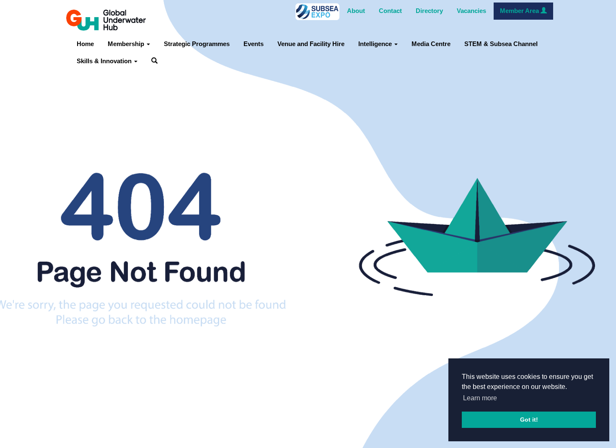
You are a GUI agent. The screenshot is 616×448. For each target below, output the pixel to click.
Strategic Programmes (197, 44)
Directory (429, 11)
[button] (154, 61)
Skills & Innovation (105, 61)
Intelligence (375, 44)
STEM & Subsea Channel (501, 44)
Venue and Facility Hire (310, 44)
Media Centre (431, 44)
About (356, 11)
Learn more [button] (480, 398)
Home (85, 44)
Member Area (520, 11)
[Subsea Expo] (317, 11)
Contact (390, 11)
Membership (127, 44)
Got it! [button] (529, 419)
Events (253, 44)
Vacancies (471, 11)
